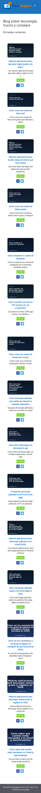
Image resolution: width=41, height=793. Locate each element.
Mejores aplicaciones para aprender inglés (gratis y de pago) (21, 64)
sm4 (36, 787)
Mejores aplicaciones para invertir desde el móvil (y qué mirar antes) (20, 160)
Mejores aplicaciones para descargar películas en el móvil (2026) (20, 541)
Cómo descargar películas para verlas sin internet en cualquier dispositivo (20, 401)
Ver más (20, 80)
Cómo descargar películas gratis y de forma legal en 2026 (20, 591)
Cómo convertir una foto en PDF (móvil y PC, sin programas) (21, 305)
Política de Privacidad (21, 790)
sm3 (31, 787)
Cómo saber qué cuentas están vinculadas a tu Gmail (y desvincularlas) (21, 752)
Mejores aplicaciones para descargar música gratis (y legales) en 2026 (20, 699)
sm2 (27, 787)
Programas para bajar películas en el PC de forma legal (20, 494)
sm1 (22, 787)
